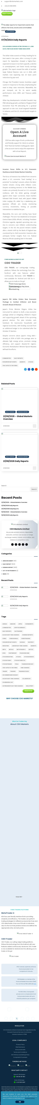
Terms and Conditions (20, 1052)
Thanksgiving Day (27, 664)
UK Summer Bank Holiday (10, 675)
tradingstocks (24, 671)
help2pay (31, 642)
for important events (10, 362)
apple (20, 624)
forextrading (25, 638)
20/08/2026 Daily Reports (10, 509)
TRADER (29, 276)
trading (13, 671)
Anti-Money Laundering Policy (20, 1055)
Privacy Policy (20, 1044)
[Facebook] (29, 369)
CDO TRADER (9, 268)
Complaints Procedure (20, 1057)
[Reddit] (36, 369)
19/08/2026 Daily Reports (9, 515)
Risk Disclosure (20, 1047)
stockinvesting (8, 657)
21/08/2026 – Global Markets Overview (17, 417)
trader (5, 671)
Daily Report (7, 564)
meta (4, 649)
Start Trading (7, 14)
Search (3, 486)
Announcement (8, 561)
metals (11, 649)
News (4, 574)
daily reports (18, 358)
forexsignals (13, 638)
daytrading (18, 631)
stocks (30, 362)
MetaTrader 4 (21, 649)
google (22, 642)
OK (20, 1102)
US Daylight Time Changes (11, 678)
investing (6, 646)
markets (22, 362)
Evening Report (8, 567)
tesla (16, 664)
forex (4, 638)
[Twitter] (25, 369)
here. (35, 984)
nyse (4, 653)
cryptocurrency (19, 627)
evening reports (27, 635)
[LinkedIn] (32, 369)
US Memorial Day (8, 682)
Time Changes (25, 667)
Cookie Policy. (30, 1098)
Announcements (20, 1049)
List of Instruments (9, 571)
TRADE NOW (28, 691)
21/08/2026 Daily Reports (15, 461)
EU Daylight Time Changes (11, 635)
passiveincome (24, 653)
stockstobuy (7, 660)
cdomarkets (29, 624)
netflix (31, 649)
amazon (12, 624)
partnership (13, 653)
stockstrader (7, 664)
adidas (5, 624)
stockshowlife (29, 657)
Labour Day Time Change (19, 646)
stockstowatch (19, 660)
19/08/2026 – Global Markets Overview (14, 512)
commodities (7, 358)
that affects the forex (10, 365)
